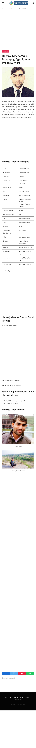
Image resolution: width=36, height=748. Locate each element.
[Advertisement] (18, 32)
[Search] (33, 3)
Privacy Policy (18, 697)
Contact (18, 700)
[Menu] (3, 3)
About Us (8, 697)
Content (5, 51)
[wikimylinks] (18, 3)
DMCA (27, 697)
